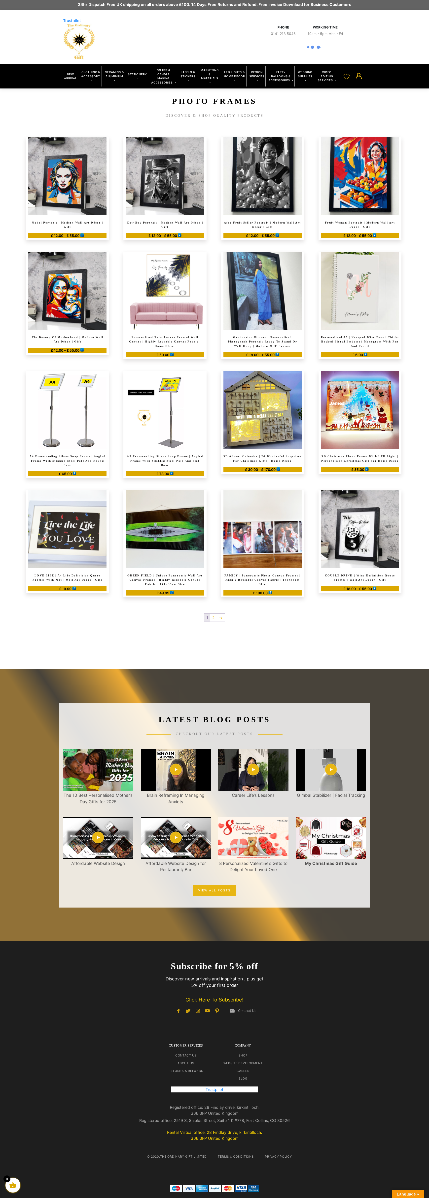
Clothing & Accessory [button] (90, 74)
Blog (243, 1078)
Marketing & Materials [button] (209, 74)
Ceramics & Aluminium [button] (114, 74)
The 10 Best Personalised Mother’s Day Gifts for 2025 (98, 798)
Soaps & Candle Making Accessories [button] (162, 76)
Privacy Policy (278, 1156)
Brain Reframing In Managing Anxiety (175, 798)
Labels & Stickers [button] (187, 74)
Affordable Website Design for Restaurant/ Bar (175, 866)
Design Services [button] (256, 74)
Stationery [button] (137, 74)
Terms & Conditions (236, 1156)
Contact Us (186, 1055)
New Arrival (70, 76)
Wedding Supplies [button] (305, 74)
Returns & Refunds (186, 1071)
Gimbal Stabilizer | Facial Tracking (331, 795)
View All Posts (214, 890)
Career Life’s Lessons (253, 795)
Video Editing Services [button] (326, 76)
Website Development (243, 1063)
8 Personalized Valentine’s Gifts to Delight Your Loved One (253, 866)
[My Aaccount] (359, 76)
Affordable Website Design (98, 863)
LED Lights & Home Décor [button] (234, 74)
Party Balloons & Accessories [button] (279, 76)
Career (243, 1071)
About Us (186, 1063)
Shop (243, 1055)
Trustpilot (72, 20)
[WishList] (347, 76)
